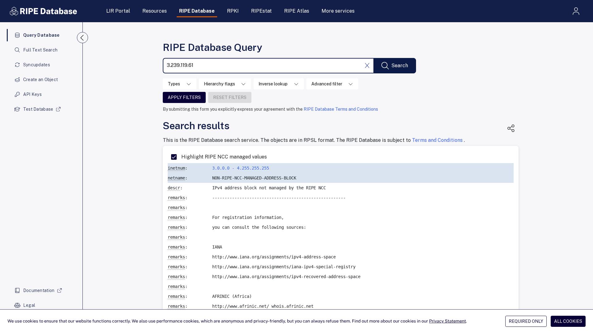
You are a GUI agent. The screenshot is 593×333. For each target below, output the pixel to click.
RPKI (233, 11)
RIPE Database (197, 11)
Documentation (39, 290)
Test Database (38, 109)
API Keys (32, 94)
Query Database (41, 35)
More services (338, 11)
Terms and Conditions (438, 140)
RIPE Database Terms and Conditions (341, 109)
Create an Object (40, 79)
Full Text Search (40, 49)
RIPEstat (261, 11)
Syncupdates (36, 64)
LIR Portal (118, 11)
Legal (29, 305)
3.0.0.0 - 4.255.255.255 (240, 168)
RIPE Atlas (296, 11)
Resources (154, 11)
